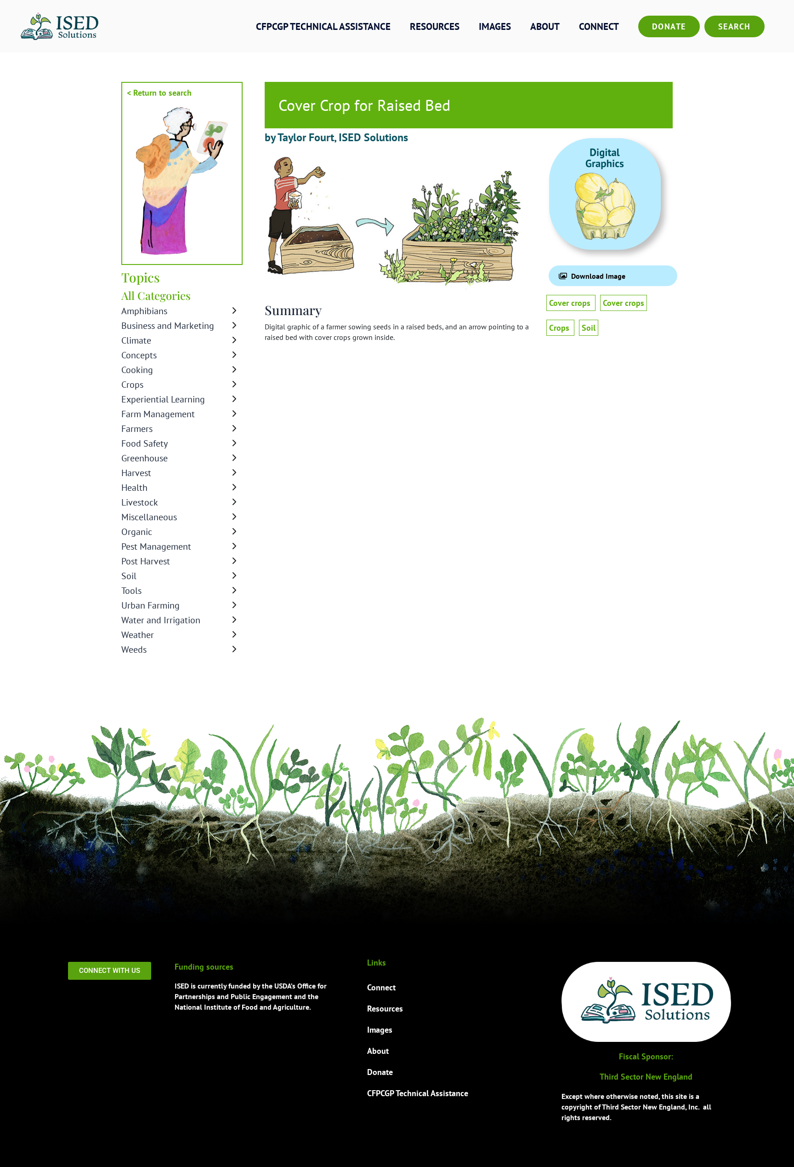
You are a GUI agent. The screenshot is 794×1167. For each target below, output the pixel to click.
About (545, 26)
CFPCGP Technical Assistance (323, 26)
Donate (669, 26)
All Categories (156, 295)
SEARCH (734, 26)
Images (495, 26)
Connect (599, 26)
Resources (434, 26)
